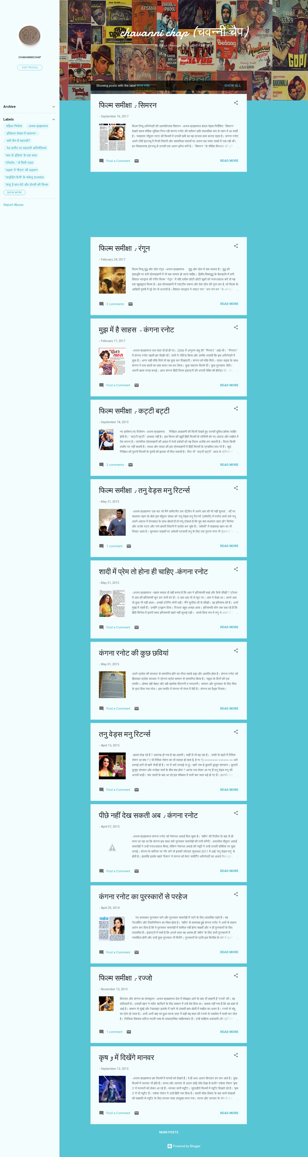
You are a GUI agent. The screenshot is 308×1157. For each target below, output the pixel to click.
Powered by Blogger (186, 1146)
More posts (168, 1132)
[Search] (274, 11)
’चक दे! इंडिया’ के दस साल (21, 155)
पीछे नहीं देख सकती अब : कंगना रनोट (148, 815)
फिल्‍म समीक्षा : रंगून (124, 248)
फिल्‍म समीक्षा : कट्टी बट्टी (134, 411)
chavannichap (29, 57)
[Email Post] (136, 162)
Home (183, 69)
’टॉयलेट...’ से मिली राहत (19, 163)
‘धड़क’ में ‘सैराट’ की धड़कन (21, 170)
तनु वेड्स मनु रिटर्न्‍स (124, 734)
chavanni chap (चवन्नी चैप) (183, 32)
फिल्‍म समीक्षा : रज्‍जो (125, 978)
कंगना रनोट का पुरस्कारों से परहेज (143, 897)
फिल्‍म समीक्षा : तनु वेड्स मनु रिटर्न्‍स (144, 490)
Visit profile (30, 67)
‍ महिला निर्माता (13, 126)
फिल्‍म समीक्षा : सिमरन (128, 105)
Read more (229, 161)
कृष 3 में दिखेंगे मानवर (126, 1058)
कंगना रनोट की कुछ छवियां (133, 653)
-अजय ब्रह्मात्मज (38, 126)
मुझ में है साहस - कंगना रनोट (136, 330)
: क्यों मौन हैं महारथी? (17, 141)
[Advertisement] (263, 143)
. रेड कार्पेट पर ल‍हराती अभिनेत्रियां (26, 148)
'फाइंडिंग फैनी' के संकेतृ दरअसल (24, 177)
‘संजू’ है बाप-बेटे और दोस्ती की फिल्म (26, 185)
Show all (232, 85)
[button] (235, 103)
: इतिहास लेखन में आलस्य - (21, 133)
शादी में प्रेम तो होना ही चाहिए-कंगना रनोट (153, 572)
